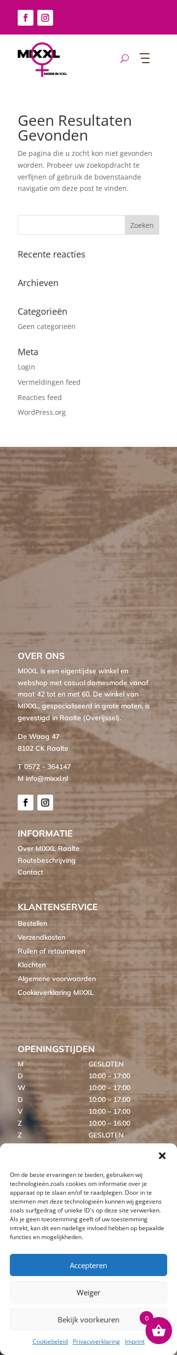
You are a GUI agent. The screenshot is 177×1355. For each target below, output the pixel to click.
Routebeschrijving (47, 860)
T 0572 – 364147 (44, 766)
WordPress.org (42, 412)
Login (26, 366)
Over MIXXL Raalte (49, 848)
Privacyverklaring (96, 1341)
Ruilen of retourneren (51, 951)
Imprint (135, 1341)
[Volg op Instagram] (45, 18)
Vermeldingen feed (49, 382)
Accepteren (88, 1265)
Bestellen (32, 923)
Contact (30, 872)
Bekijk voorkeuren (88, 1319)
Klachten (32, 964)
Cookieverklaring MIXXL (56, 992)
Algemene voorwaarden (57, 978)
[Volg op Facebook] (25, 18)
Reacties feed (40, 397)
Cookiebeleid (50, 1341)
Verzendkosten (41, 937)
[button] (162, 1156)
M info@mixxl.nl (43, 778)
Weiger (88, 1292)
